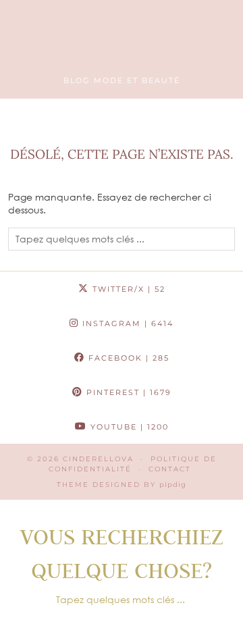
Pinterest (127, 392)
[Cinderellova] (121, 43)
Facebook (127, 358)
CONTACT (169, 469)
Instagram (126, 323)
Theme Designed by (121, 484)
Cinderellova (98, 458)
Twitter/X (127, 289)
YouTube (128, 427)
